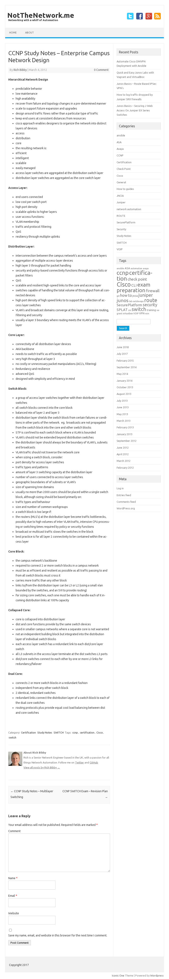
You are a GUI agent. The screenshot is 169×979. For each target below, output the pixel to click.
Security (121, 229)
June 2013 (123, 407)
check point (137, 279)
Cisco (99, 732)
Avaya (120, 148)
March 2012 (123, 460)
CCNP (120, 155)
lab (130, 301)
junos (122, 300)
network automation (129, 209)
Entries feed (124, 495)
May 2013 (122, 414)
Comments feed (126, 501)
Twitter (79, 762)
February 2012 (125, 467)
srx (129, 310)
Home (13, 32)
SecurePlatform (126, 222)
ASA (119, 142)
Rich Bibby (20, 69)
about (29, 32)
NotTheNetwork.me (40, 15)
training (151, 310)
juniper (145, 295)
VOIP (120, 249)
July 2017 (122, 353)
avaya (146, 268)
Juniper (121, 202)
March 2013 (123, 420)
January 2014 (124, 380)
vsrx (147, 313)
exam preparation (133, 287)
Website (13, 913)
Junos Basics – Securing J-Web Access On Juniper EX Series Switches (135, 110)
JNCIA (120, 195)
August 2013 (124, 393)
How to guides (125, 188)
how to (126, 295)
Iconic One (118, 975)
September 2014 (126, 367)
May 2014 (122, 373)
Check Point (124, 168)
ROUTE (121, 215)
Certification (28, 732)
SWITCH (59, 732)
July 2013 (122, 400)
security (150, 304)
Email (12, 895)
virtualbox (128, 313)
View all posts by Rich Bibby (41, 767)
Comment (14, 831)
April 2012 (123, 454)
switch (12, 737)
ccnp (75, 732)
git (118, 296)
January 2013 (124, 434)
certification (87, 732)
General (121, 182)
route (150, 300)
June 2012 (123, 447)
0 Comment (101, 69)
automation (136, 268)
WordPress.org (126, 508)
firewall (153, 290)
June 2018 (123, 347)
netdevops (138, 301)
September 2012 (126, 440)
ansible (121, 135)
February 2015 (125, 360)
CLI (134, 285)
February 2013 (125, 427)
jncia (135, 295)
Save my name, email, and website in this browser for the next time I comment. (57, 935)
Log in (120, 488)
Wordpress (157, 975)
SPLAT (122, 310)
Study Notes (44, 732)
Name (13, 878)
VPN (141, 313)
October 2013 (125, 387)
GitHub (94, 762)
